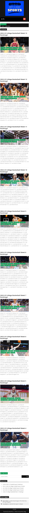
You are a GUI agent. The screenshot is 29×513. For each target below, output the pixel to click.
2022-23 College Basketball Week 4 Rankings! (13, 429)
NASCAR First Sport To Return (16, 504)
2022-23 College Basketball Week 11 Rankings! (13, 127)
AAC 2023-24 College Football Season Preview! (13, 490)
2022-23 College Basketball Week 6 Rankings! (13, 337)
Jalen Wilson (15, 47)
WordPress (11, 511)
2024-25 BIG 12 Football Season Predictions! (13, 484)
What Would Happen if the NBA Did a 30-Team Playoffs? (15, 501)
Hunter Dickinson (23, 350)
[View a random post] (1, 19)
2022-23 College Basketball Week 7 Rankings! (13, 296)
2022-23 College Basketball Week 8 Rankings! (13, 253)
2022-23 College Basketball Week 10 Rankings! (13, 171)
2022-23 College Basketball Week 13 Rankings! (13, 34)
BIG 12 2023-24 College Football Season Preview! (14, 486)
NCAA (20, 47)
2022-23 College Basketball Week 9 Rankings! (13, 212)
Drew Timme (9, 47)
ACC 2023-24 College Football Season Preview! (13, 488)
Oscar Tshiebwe (4, 49)
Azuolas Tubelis (4, 96)
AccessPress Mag (22, 511)
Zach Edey (20, 49)
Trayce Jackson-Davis (13, 49)
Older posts (4, 473)
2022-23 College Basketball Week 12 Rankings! (13, 80)
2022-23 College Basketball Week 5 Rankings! (13, 382)
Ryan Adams (6, 501)
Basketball (3, 47)
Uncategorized (21, 400)
